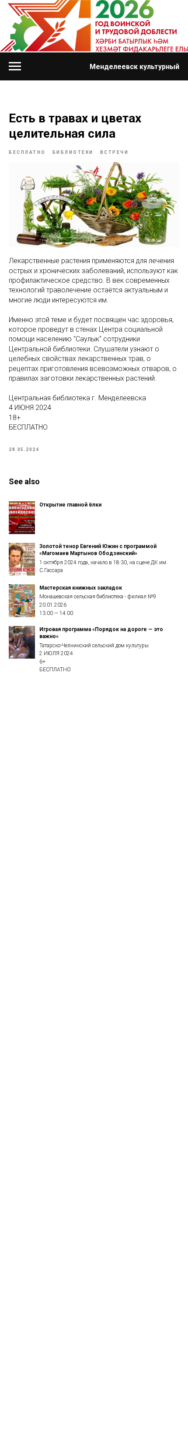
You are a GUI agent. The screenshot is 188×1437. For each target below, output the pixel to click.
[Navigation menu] (15, 66)
